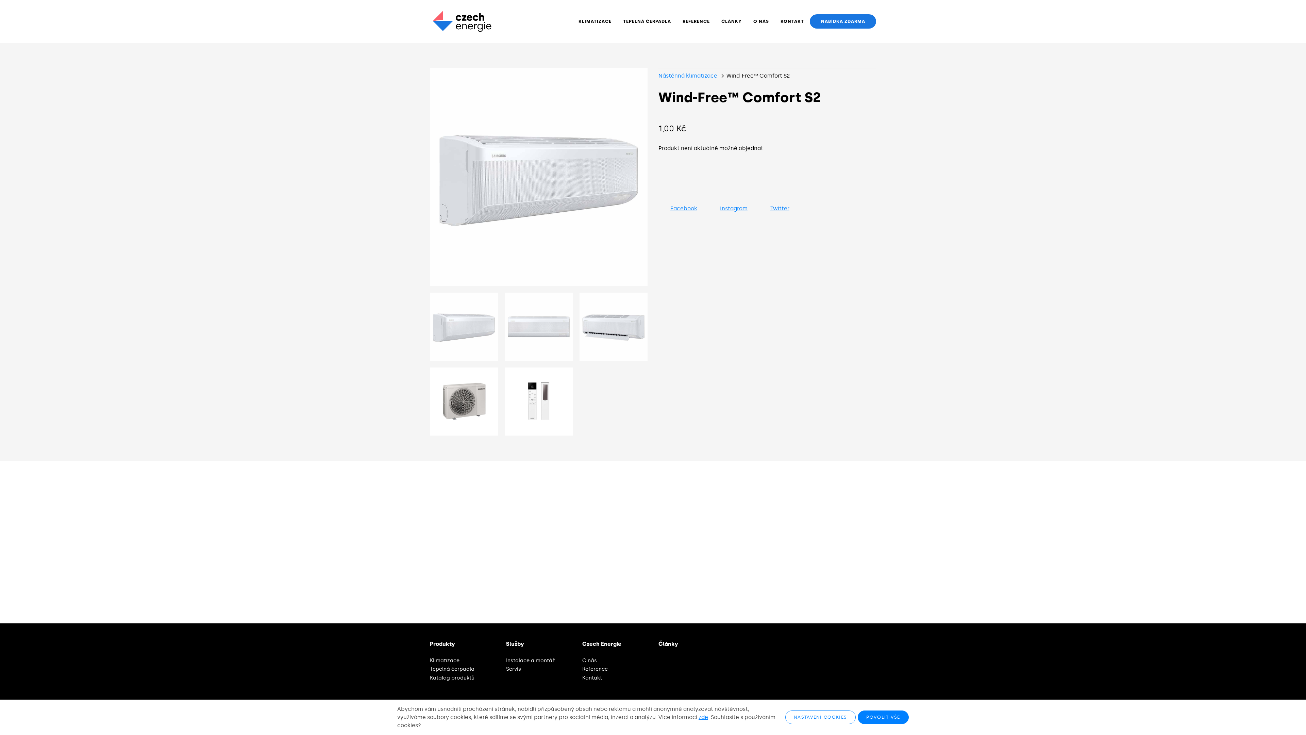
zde (703, 717)
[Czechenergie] (462, 21)
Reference (595, 669)
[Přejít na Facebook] (831, 644)
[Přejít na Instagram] (851, 644)
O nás (589, 660)
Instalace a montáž (530, 660)
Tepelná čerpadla (452, 669)
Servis (513, 669)
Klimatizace (444, 660)
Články (668, 644)
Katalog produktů (452, 678)
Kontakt (592, 678)
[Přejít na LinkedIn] (871, 644)
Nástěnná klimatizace (687, 75)
